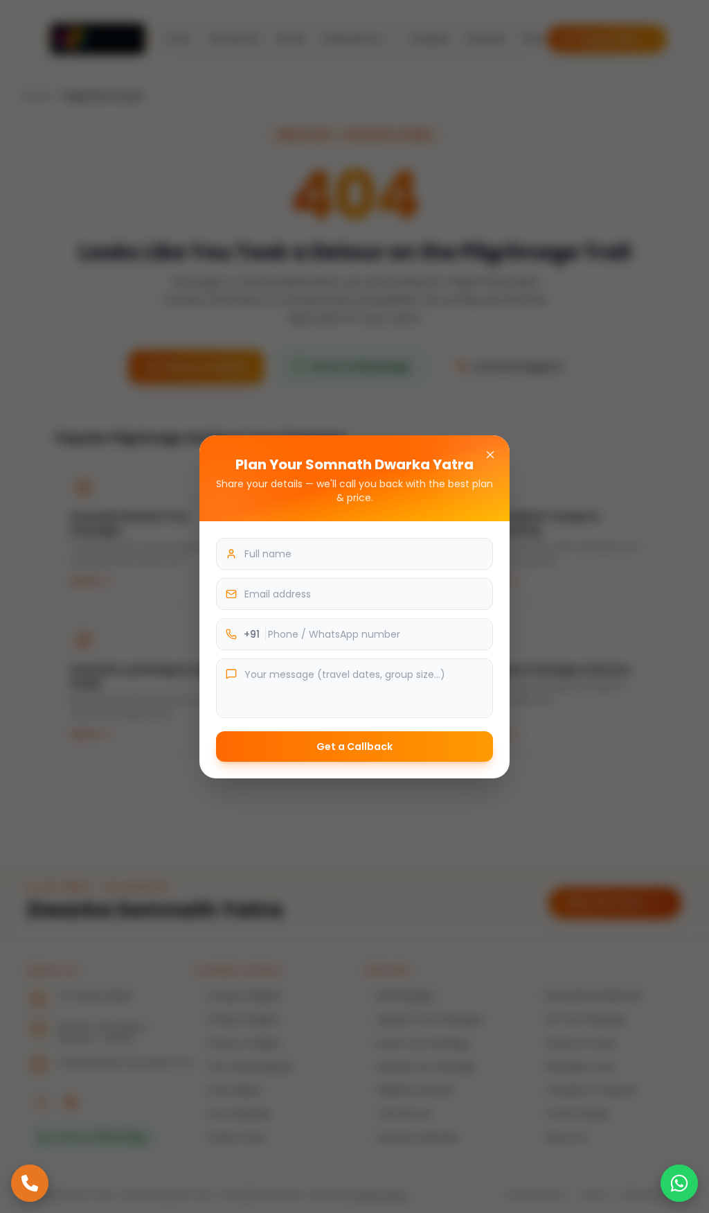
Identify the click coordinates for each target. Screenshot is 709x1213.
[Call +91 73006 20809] (29, 1183)
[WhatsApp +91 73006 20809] (679, 1183)
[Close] (490, 455)
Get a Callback (354, 746)
